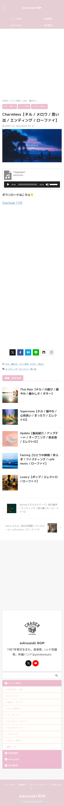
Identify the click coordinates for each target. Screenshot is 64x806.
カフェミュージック (17, 721)
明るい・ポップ (14, 702)
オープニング (13, 714)
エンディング (12, 369)
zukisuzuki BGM (32, 7)
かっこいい (12, 695)
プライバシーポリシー (38, 784)
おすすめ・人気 (14, 689)
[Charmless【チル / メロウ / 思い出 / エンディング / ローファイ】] (28, 352)
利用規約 (48, 18)
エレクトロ (12, 734)
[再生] (8, 184)
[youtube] (35, 663)
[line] (36, 352)
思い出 (33, 369)
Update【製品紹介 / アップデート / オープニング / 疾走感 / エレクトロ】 (39, 437)
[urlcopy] (51, 352)
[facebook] (20, 352)
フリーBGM (16, 18)
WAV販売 (48, 25)
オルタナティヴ (14, 727)
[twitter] (12, 352)
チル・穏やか (11, 364)
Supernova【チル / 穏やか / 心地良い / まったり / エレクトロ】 (38, 415)
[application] (32, 184)
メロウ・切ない (37, 364)
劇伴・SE (11, 746)
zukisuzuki (15, 25)
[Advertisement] (32, 64)
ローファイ (24, 369)
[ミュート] (47, 184)
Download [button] (12, 203)
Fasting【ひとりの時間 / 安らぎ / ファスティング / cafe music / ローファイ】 (39, 459)
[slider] (54, 184)
